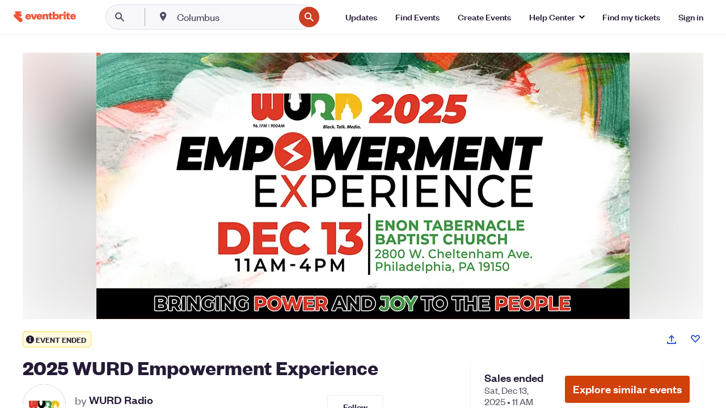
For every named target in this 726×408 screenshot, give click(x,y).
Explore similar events (627, 389)
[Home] (45, 16)
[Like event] (695, 339)
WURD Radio (121, 400)
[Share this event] (671, 339)
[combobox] (234, 17)
